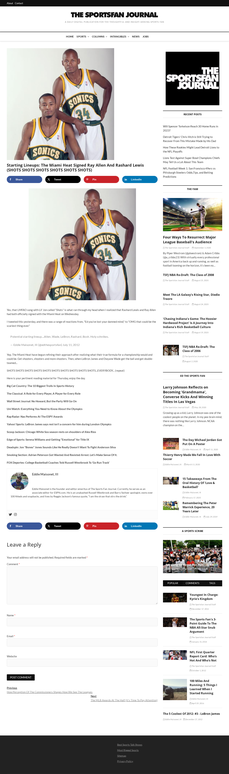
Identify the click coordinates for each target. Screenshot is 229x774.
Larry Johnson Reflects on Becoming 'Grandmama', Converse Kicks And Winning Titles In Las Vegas (188, 394)
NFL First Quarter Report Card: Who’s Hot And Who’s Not (203, 656)
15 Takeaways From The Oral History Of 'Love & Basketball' (199, 483)
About (10, 3)
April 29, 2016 (197, 703)
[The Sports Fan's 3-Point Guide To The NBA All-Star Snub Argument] (175, 619)
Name (11, 615)
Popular (172, 583)
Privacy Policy (125, 761)
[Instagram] (15, 514)
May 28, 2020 (200, 407)
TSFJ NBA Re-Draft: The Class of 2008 (188, 275)
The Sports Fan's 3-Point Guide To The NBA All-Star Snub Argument (203, 625)
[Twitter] (10, 514)
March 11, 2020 (193, 464)
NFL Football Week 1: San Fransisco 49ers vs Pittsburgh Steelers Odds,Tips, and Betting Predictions (189, 172)
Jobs (146, 36)
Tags (212, 583)
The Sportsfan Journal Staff (177, 248)
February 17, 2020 (192, 497)
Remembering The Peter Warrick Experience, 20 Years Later (199, 507)
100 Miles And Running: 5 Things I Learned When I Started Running (203, 687)
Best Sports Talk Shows (129, 744)
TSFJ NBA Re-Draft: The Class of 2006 (198, 349)
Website (12, 656)
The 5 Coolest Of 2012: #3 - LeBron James (191, 714)
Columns (98, 36)
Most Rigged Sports (128, 750)
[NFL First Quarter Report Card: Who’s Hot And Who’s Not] (175, 652)
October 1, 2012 (198, 670)
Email (11, 636)
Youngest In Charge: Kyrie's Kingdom (204, 597)
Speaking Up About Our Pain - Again (190, 564)
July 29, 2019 (211, 517)
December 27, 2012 (194, 719)
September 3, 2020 (202, 248)
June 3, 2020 (202, 569)
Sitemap (121, 755)
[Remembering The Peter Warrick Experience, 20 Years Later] (171, 505)
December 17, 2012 (200, 609)
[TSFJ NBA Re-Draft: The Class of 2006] (171, 350)
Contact (19, 3)
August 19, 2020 (201, 332)
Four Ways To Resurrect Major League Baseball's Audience (189, 239)
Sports (81, 36)
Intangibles (118, 36)
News (136, 36)
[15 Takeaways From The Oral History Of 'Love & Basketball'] (171, 480)
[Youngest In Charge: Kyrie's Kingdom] (175, 594)
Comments (192, 583)
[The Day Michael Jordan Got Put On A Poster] (171, 444)
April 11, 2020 (211, 449)
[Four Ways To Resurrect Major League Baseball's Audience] (192, 214)
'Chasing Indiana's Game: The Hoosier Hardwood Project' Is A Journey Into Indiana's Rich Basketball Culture (190, 323)
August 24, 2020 (201, 304)
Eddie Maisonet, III (192, 449)
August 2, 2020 (191, 361)
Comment (13, 564)
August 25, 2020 (201, 280)
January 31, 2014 (199, 642)
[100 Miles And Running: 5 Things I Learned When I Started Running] (175, 680)
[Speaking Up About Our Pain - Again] (192, 556)
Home (70, 36)
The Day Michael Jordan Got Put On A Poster (202, 442)
